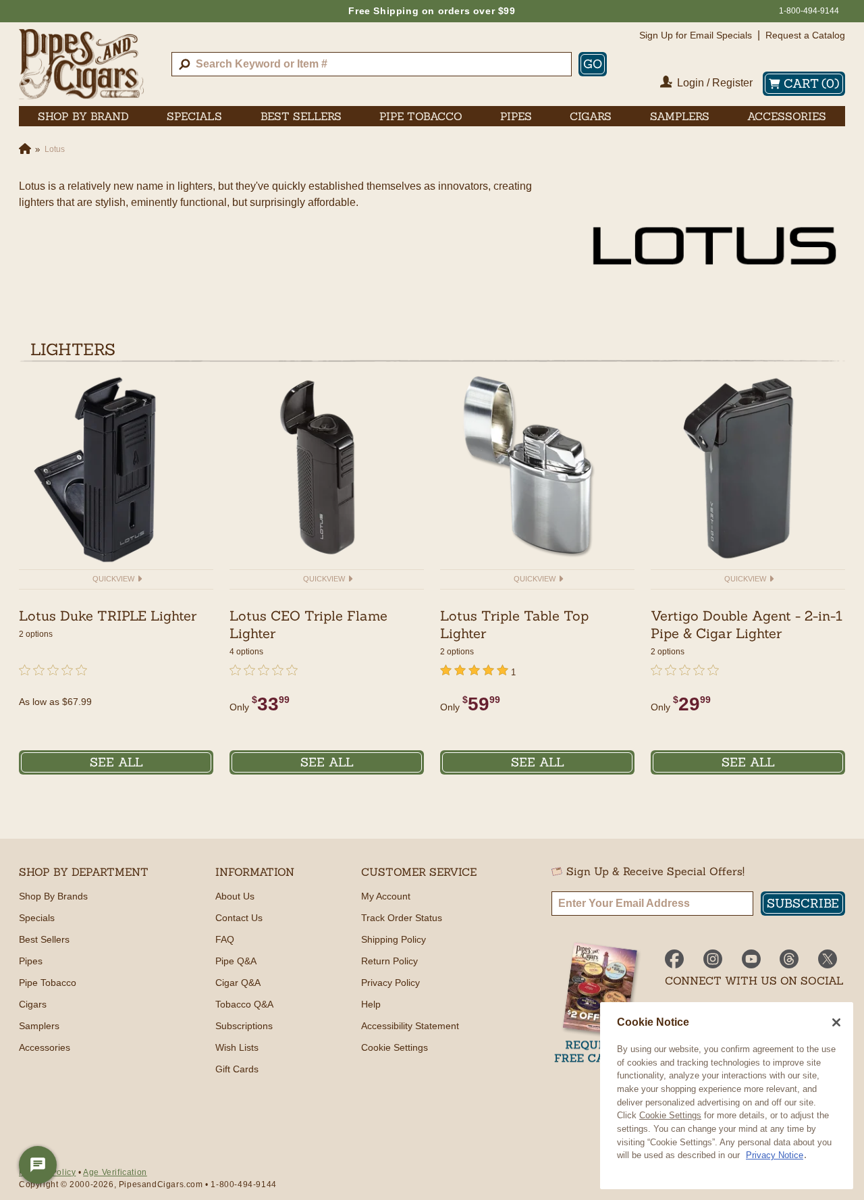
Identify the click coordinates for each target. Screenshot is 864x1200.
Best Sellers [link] (301, 116)
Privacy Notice (774, 1155)
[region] (726, 1095)
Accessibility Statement (410, 1025)
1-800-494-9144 (809, 11)
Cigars (33, 1004)
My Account (385, 896)
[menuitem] (83, 116)
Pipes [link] (516, 116)
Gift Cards (237, 1069)
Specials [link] (194, 116)
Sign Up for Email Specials (695, 35)
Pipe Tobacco (47, 982)
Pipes (31, 961)
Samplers (39, 1025)
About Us (234, 896)
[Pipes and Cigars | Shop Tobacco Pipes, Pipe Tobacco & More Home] (81, 64)
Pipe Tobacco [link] (420, 116)
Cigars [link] (591, 116)
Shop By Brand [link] (83, 116)
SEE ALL (116, 762)
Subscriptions (244, 1025)
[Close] (836, 1022)
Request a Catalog (805, 35)
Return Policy (389, 961)
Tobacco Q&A (244, 1004)
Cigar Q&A (238, 982)
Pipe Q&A (235, 961)
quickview (114, 579)
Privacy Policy (390, 982)
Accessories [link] (786, 116)
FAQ (224, 939)
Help (371, 1004)
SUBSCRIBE (803, 903)
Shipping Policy (393, 939)
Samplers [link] (679, 116)
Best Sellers (44, 939)
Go (592, 64)
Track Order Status (401, 917)
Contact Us (239, 917)
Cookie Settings (670, 1115)
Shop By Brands (53, 896)
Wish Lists (237, 1047)
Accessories (44, 1047)
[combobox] (371, 64)
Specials (37, 917)
